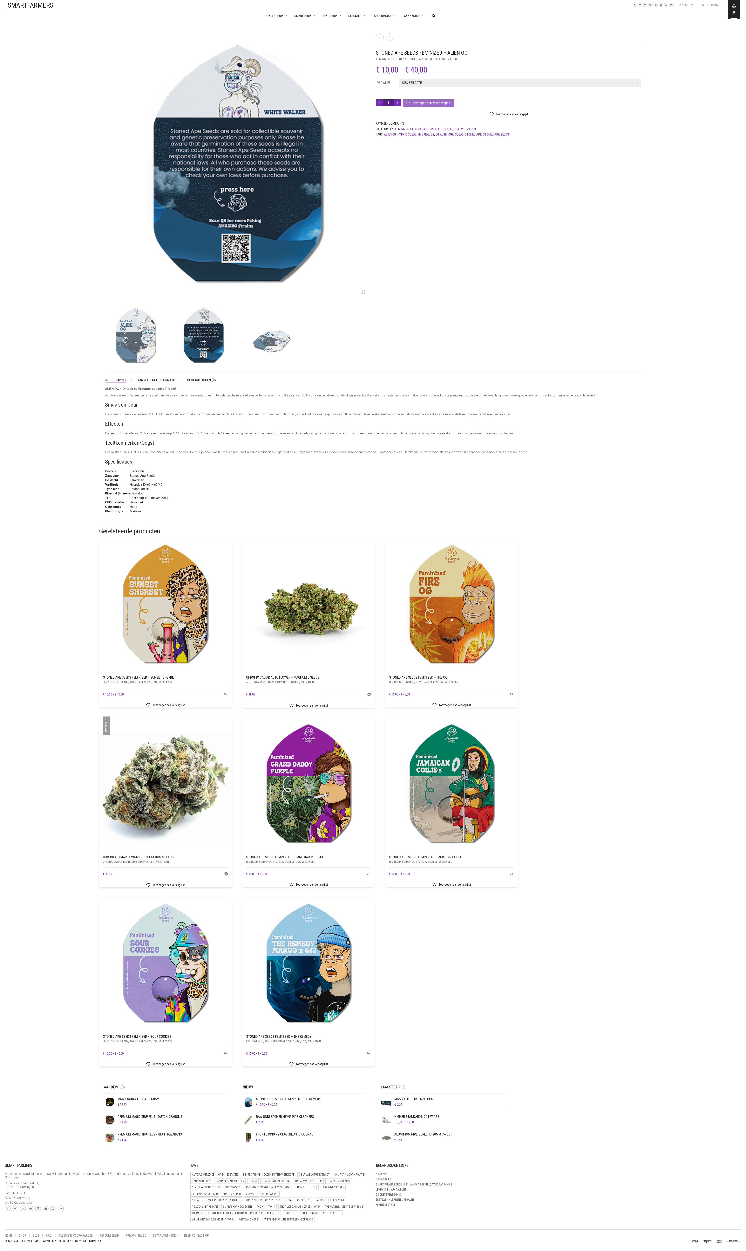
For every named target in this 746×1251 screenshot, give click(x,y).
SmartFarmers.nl (45, 1241)
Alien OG (390, 134)
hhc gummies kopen (332, 1187)
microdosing (270, 1193)
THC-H (260, 1206)
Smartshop (302, 16)
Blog (36, 1235)
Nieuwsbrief (383, 1179)
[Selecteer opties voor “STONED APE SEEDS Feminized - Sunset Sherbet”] (225, 694)
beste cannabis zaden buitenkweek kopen (269, 1174)
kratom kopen (232, 1193)
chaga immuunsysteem (308, 1181)
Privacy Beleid (135, 1235)
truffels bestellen (312, 1213)
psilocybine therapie (205, 1206)
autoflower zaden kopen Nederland (215, 1174)
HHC (312, 1187)
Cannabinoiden (201, 1181)
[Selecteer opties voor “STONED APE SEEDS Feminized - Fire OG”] (511, 694)
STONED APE (473, 134)
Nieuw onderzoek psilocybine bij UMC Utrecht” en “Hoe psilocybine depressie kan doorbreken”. (251, 1200)
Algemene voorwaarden (75, 1235)
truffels (289, 1213)
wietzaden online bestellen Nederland (288, 1219)
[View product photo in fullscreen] (363, 292)
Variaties (383, 83)
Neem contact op (196, 1235)
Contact (716, 5)
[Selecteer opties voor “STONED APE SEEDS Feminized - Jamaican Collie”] (511, 874)
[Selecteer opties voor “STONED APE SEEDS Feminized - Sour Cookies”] (225, 1054)
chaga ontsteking (338, 1181)
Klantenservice (386, 1204)
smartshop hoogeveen (237, 1206)
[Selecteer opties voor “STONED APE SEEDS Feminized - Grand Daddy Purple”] (368, 874)
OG (432, 134)
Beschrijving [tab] (115, 380)
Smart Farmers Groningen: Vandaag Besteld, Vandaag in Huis (414, 1184)
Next (368, 161)
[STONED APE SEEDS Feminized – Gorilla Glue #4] (389, 37)
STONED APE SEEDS (421, 59)
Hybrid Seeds (407, 134)
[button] (369, 694)
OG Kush (441, 134)
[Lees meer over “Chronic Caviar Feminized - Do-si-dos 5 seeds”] (226, 874)
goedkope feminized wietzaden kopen (268, 1187)
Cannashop (412, 16)
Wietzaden (449, 59)
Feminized (383, 59)
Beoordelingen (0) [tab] (201, 380)
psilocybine (337, 1200)
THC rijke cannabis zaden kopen (300, 1206)
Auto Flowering (256, 682)
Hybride (423, 134)
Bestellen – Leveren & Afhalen (395, 1199)
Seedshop (355, 16)
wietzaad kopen (249, 1219)
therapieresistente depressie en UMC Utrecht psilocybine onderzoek (235, 1213)
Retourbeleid (109, 1235)
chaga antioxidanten (275, 1181)
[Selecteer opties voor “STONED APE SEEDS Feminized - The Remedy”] (368, 1054)
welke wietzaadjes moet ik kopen (213, 1219)
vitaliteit (335, 1213)
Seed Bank (398, 59)
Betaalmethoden (165, 1235)
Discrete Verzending (389, 1194)
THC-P (271, 1206)
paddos (320, 1200)
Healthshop (274, 16)
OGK (451, 134)
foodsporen (233, 1187)
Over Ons (381, 1174)
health (301, 1187)
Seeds (459, 134)
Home (8, 1235)
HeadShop (329, 16)
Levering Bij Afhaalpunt (391, 1189)
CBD (248, 1041)
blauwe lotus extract (315, 1174)
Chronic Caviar (276, 682)
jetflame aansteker (205, 1193)
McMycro (251, 1193)
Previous (107, 161)
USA (437, 59)
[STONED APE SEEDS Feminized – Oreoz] (380, 37)
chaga (253, 1181)
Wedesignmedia (90, 1241)
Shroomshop (383, 16)
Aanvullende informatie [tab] (156, 380)
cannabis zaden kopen (229, 1181)
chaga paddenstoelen (206, 1187)
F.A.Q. (49, 1235)
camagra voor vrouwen (349, 1174)
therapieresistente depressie (344, 1206)
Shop (22, 1235)
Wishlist (684, 5)
